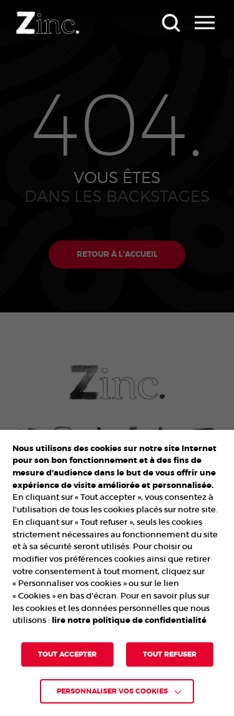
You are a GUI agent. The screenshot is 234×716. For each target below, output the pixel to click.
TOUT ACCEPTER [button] (67, 654)
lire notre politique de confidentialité (129, 620)
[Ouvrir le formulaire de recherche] (170, 22)
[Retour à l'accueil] (47, 22)
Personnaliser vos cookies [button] (112, 691)
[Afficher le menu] (204, 22)
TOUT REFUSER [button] (170, 654)
